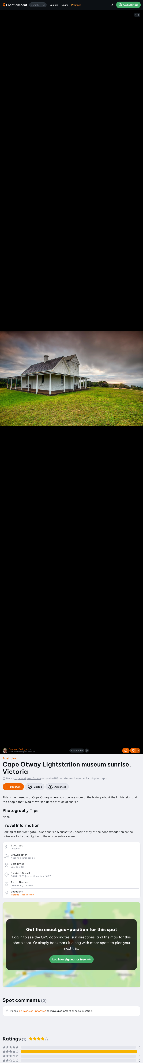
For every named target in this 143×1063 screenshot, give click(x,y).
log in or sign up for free (27, 778)
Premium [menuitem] (76, 4)
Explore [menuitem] (54, 4)
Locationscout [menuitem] (15, 5)
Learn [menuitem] (65, 4)
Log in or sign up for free (69, 959)
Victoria (15, 894)
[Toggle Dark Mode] (112, 5)
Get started (130, 4)
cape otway (27, 894)
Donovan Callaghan (19, 749)
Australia (9, 758)
